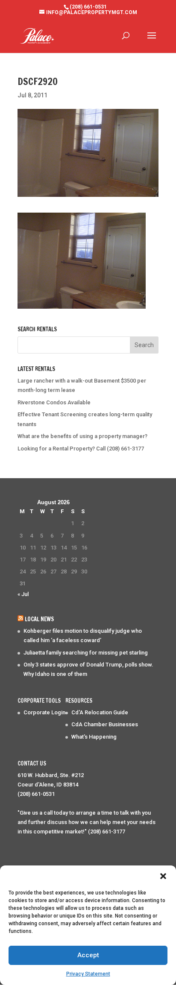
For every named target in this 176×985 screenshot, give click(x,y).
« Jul (23, 594)
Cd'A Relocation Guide (99, 712)
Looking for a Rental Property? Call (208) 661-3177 (81, 448)
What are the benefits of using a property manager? (82, 436)
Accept (88, 955)
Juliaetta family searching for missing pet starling (85, 652)
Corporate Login (44, 712)
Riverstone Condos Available (54, 402)
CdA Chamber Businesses (104, 724)
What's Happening (94, 737)
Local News (39, 619)
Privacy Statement (88, 974)
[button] (163, 876)
